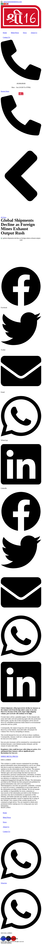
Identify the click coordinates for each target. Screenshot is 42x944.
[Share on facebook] (21, 511)
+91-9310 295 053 (21, 83)
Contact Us (6, 37)
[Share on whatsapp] (21, 636)
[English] (7, 4)
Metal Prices (15, 33)
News (25, 33)
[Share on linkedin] (21, 682)
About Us (34, 33)
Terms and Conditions (6, 942)
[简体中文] (4, 4)
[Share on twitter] (21, 552)
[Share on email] (21, 592)
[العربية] (2, 4)
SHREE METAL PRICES (9, 756)
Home (5, 33)
